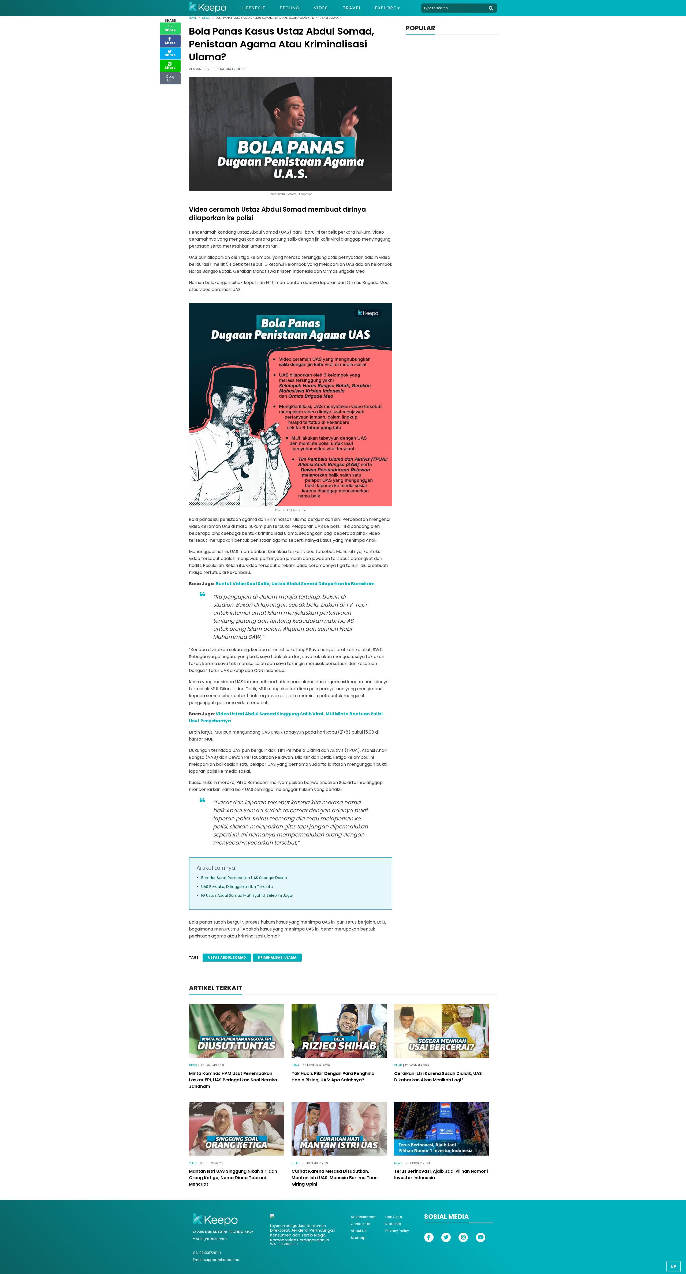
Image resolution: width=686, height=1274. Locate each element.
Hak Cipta (393, 1216)
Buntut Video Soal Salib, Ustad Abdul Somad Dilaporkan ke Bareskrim (295, 584)
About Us (358, 1230)
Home (192, 18)
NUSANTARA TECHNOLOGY (229, 1231)
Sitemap (358, 1237)
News (206, 18)
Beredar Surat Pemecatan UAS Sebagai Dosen (244, 877)
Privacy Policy (397, 1230)
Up (673, 1266)
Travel (352, 8)
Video (321, 8)
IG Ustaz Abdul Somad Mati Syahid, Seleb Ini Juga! (247, 895)
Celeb (398, 1065)
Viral (295, 1065)
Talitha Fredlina (233, 69)
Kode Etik (393, 1223)
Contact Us (360, 1223)
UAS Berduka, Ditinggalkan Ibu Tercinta (237, 886)
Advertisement (363, 1216)
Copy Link (170, 77)
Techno (289, 8)
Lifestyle (254, 8)
